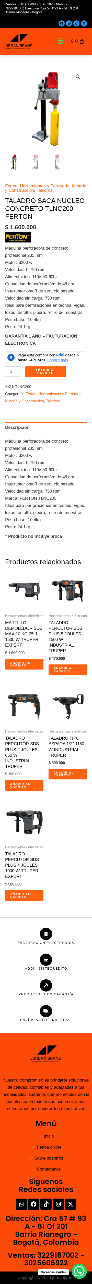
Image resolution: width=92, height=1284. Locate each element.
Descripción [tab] (17, 427)
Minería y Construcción (24, 401)
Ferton (11, 186)
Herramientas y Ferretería (45, 186)
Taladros (45, 190)
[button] (60, 41)
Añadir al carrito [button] (20, 664)
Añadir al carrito (46, 372)
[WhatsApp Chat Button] (79, 1271)
